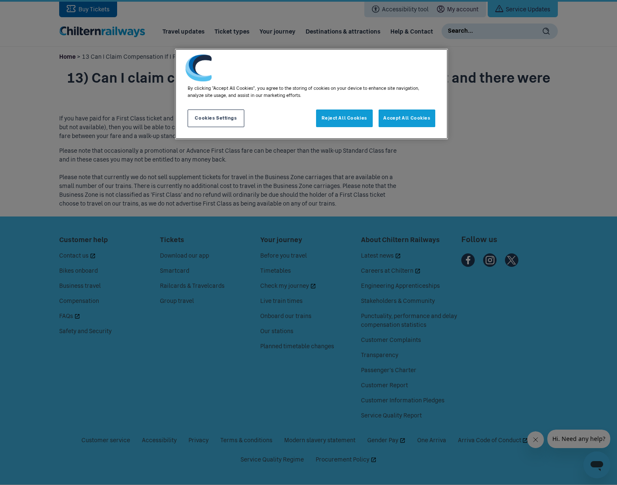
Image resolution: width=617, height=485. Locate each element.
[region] (311, 94)
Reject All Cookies (344, 118)
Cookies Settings (216, 118)
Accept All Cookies (406, 118)
